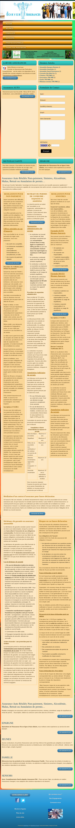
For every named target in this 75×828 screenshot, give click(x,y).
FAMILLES (10, 33)
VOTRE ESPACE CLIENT (20, 795)
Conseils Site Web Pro (47, 73)
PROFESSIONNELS (14, 43)
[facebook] (17, 800)
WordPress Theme (35, 825)
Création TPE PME (46, 75)
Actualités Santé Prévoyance (49, 71)
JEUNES (9, 28)
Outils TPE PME (45, 79)
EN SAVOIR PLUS (10, 78)
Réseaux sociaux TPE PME (49, 81)
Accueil (9, 24)
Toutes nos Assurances (16, 47)
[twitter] (23, 800)
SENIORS (10, 38)
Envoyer (46, 151)
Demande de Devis (13, 263)
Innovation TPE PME (47, 77)
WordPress (26, 825)
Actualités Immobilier (47, 69)
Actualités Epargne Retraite (49, 67)
